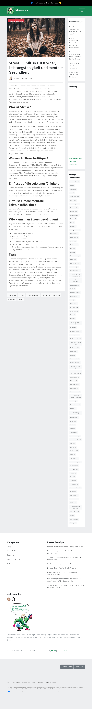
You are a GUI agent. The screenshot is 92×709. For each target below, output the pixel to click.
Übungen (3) (73, 523)
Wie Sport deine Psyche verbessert (59, 564)
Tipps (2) (72, 476)
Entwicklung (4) (74, 237)
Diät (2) (72, 222)
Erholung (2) (73, 241)
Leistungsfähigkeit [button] (33, 295)
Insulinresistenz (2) (75, 292)
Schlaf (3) (72, 428)
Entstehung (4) (74, 233)
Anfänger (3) (73, 189)
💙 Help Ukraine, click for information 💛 (46, 3)
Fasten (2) (72, 252)
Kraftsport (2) (73, 303)
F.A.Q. (9, 547)
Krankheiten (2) (74, 311)
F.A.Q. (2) (72, 248)
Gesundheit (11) (74, 267)
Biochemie (10, 555)
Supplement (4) (74, 465)
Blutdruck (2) (73, 211)
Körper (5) (72, 318)
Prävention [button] (11, 299)
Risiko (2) (72, 425)
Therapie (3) (73, 473)
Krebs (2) (72, 314)
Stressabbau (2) (74, 458)
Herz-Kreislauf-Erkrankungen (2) (76, 275)
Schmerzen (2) (73, 432)
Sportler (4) (73, 447)
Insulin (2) (72, 289)
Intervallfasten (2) (74, 296)
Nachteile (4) (73, 401)
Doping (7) (73, 226)
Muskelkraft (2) (74, 388)
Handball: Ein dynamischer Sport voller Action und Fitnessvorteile (74, 42)
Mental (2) (72, 355)
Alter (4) (72, 185)
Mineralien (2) (73, 380)
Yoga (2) (72, 515)
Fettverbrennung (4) (75, 256)
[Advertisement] (76, 123)
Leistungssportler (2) (75, 338)
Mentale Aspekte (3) (75, 362)
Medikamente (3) (74, 347)
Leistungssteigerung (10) (76, 343)
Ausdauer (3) (73, 200)
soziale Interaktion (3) (75, 439)
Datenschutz (67, 667)
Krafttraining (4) (74, 307)
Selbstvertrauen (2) (75, 436)
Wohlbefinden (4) (74, 511)
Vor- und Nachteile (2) (75, 488)
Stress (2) (72, 454)
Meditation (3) (73, 351)
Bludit (53, 651)
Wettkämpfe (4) (74, 499)
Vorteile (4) (73, 491)
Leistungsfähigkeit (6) (75, 331)
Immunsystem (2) (74, 285)
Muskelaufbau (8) (74, 384)
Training (9, 563)
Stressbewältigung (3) (75, 462)
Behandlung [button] (12, 295)
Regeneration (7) (74, 417)
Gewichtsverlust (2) (75, 270)
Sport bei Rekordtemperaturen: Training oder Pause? (65, 547)
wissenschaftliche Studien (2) (76, 507)
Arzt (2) (72, 193)
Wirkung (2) (73, 502)
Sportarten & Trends (14, 559)
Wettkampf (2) (74, 495)
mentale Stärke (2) (74, 377)
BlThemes (67, 651)
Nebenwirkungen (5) (75, 404)
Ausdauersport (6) (74, 204)
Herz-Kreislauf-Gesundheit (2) (76, 280)
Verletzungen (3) (74, 484)
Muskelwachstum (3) (75, 392)
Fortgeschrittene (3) (75, 263)
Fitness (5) (73, 259)
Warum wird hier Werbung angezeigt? (75, 161)
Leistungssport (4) (74, 335)
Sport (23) (72, 443)
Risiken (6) (73, 421)
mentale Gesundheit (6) (76, 367)
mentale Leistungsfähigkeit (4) (75, 372)
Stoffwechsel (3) (74, 450)
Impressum (79, 667)
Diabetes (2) (73, 218)
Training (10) (73, 480)
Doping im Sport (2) (75, 230)
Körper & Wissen (13, 551)
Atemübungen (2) (74, 196)
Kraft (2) (72, 300)
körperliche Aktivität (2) (76, 323)
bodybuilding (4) (74, 215)
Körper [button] (21, 295)
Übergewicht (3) (74, 519)
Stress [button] (21, 299)
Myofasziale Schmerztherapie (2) (76, 396)
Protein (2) (73, 408)
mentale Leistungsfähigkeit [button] (51, 295)
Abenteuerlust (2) (74, 181)
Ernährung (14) (74, 244)
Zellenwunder (21, 10)
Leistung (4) (73, 327)
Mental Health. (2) (74, 359)
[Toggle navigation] (82, 10)
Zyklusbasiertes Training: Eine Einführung (74, 74)
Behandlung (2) (74, 207)
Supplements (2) (74, 469)
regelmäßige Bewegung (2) (76, 412)
